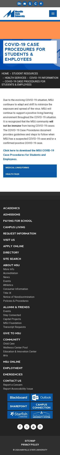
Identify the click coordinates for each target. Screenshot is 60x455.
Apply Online (13, 246)
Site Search (12, 258)
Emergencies (13, 374)
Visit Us (9, 239)
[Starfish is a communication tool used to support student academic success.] (41, 3)
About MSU (11, 265)
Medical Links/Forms (17, 167)
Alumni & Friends (16, 307)
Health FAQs (12, 174)
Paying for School (17, 220)
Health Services (15, 77)
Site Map (30, 441)
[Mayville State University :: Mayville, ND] (13, 13)
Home (5, 73)
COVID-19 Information (43, 77)
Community (11, 339)
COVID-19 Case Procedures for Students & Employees (23, 83)
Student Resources (25, 73)
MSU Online (11, 361)
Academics (11, 208)
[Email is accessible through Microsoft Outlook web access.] (24, 3)
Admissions (11, 214)
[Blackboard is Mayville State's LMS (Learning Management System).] (19, 3)
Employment (13, 368)
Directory (11, 252)
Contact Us (12, 380)
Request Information (19, 233)
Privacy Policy (30, 444)
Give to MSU (12, 333)
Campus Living (14, 227)
